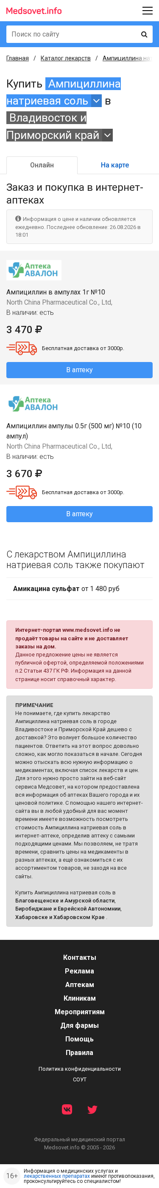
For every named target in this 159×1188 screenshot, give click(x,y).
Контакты (79, 957)
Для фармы (79, 1025)
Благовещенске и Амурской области (64, 900)
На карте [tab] (115, 165)
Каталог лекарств (66, 58)
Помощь (79, 1039)
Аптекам (79, 985)
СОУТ (79, 1079)
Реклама (79, 971)
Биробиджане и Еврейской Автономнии (67, 908)
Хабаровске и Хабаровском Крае (60, 917)
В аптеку (79, 370)
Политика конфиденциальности (80, 1069)
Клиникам (80, 998)
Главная (17, 58)
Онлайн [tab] (42, 165)
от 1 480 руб (66, 589)
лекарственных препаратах (57, 1176)
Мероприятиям (80, 1012)
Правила (79, 1053)
